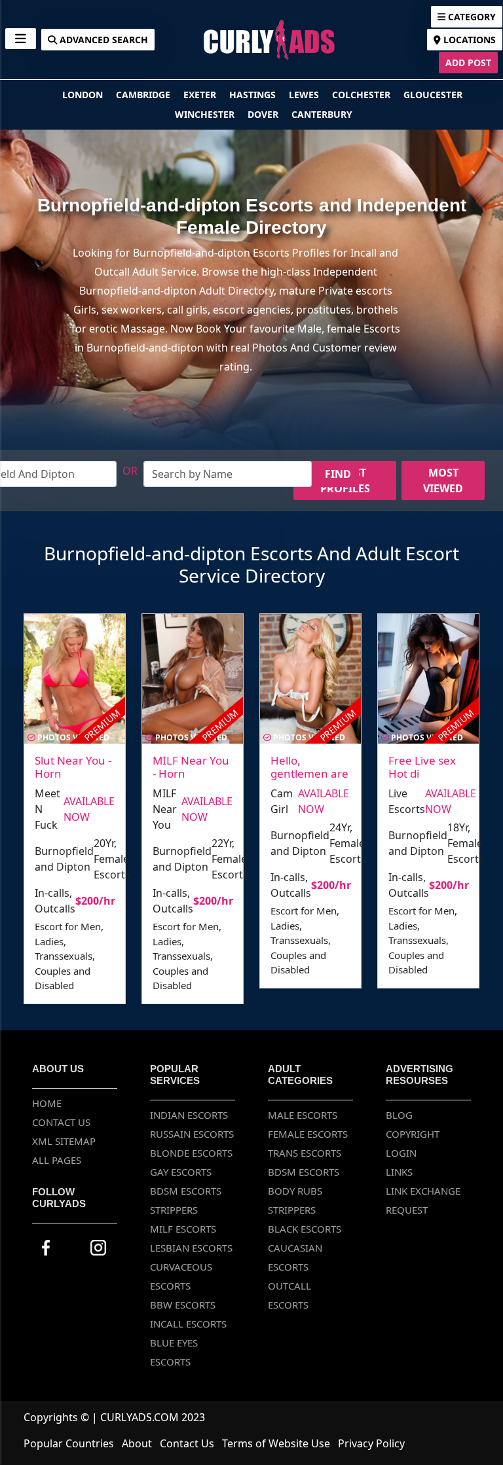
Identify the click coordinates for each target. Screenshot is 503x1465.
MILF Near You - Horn (191, 767)
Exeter (201, 94)
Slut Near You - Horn (73, 767)
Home (47, 1103)
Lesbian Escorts (191, 1247)
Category (470, 16)
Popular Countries (69, 1443)
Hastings (253, 94)
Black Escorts (304, 1228)
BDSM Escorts (185, 1190)
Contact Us (61, 1122)
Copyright (412, 1133)
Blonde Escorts (191, 1152)
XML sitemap (64, 1141)
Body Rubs (295, 1190)
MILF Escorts (183, 1228)
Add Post (468, 62)
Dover (264, 114)
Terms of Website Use (276, 1443)
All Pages (56, 1160)
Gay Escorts (181, 1171)
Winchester (206, 114)
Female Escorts (308, 1133)
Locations (468, 39)
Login (401, 1152)
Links (399, 1171)
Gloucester (432, 94)
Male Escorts (302, 1114)
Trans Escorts (304, 1152)
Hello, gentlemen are (309, 767)
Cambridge (144, 94)
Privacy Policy (371, 1443)
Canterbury (321, 114)
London (83, 94)
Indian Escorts (189, 1114)
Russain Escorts (192, 1133)
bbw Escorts (182, 1304)
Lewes (305, 94)
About (137, 1443)
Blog (399, 1114)
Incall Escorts (188, 1323)
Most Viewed (443, 480)
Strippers (174, 1209)
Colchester (362, 94)
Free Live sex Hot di (422, 767)
